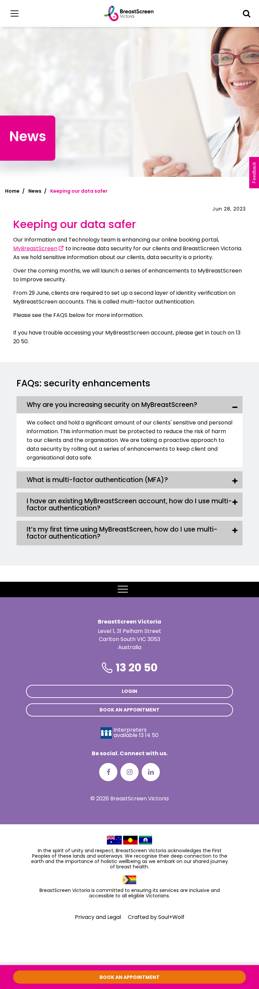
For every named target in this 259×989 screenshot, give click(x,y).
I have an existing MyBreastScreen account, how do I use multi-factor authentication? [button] (129, 505)
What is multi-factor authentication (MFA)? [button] (97, 479)
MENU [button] (138, 589)
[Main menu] (14, 13)
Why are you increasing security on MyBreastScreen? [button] (112, 404)
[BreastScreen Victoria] (129, 13)
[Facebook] (108, 772)
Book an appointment (129, 709)
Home (12, 191)
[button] (246, 13)
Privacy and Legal (98, 917)
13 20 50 (136, 667)
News (34, 191)
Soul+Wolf (171, 917)
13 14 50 (149, 735)
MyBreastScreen (35, 248)
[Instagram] (129, 772)
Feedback (254, 172)
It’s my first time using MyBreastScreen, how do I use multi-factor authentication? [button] (122, 533)
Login (129, 691)
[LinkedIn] (151, 772)
